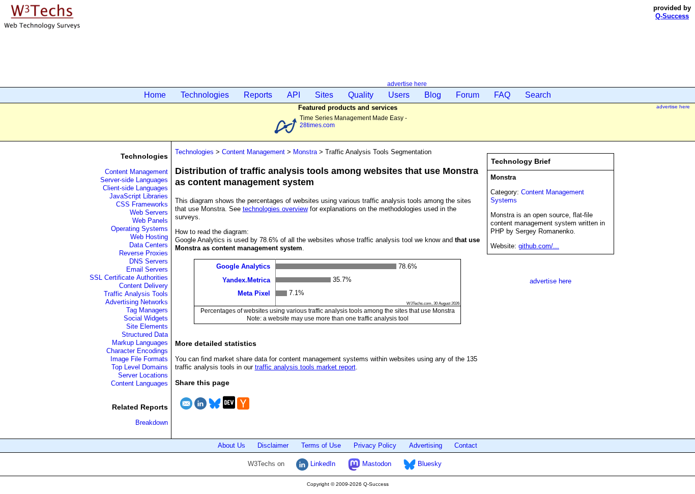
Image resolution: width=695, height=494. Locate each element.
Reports (258, 95)
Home (155, 95)
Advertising (425, 445)
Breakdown (151, 422)
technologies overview (275, 209)
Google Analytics (243, 266)
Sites (324, 95)
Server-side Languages (134, 180)
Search (538, 95)
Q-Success (672, 16)
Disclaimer (272, 445)
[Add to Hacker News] (243, 411)
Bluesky (429, 464)
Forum (467, 95)
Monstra (305, 152)
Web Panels (150, 220)
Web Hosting (149, 237)
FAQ (502, 95)
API (293, 95)
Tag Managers (147, 310)
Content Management (136, 172)
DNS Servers (148, 261)
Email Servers (147, 269)
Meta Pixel (254, 293)
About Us (231, 445)
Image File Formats (139, 359)
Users (399, 95)
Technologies (205, 95)
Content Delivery (143, 285)
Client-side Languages (135, 188)
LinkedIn (321, 464)
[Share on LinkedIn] (200, 411)
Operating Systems (139, 229)
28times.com (317, 125)
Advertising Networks (136, 302)
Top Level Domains (139, 367)
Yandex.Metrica (246, 279)
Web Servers (149, 212)
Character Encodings (137, 351)
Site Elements (147, 326)
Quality (360, 95)
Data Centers (148, 245)
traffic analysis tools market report (305, 367)
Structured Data (145, 334)
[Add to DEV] (229, 411)
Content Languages (139, 383)
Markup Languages (140, 342)
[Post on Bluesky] (215, 411)
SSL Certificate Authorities (129, 277)
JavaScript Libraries (138, 196)
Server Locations (143, 375)
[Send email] (186, 411)
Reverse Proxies (143, 253)
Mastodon (375, 464)
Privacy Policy (375, 445)
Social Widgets (146, 318)
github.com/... (538, 246)
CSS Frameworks (142, 204)
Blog (432, 95)
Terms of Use (321, 445)
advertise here (407, 83)
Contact (465, 445)
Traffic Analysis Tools (136, 294)
